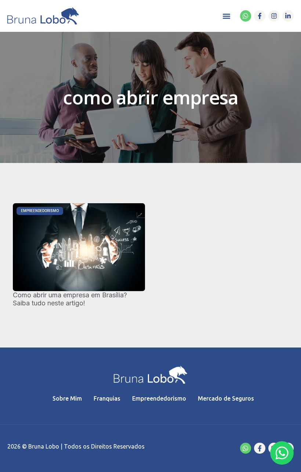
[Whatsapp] (245, 16)
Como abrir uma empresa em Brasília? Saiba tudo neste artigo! (70, 299)
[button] (227, 16)
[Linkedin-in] (288, 16)
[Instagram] (274, 16)
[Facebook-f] (259, 16)
